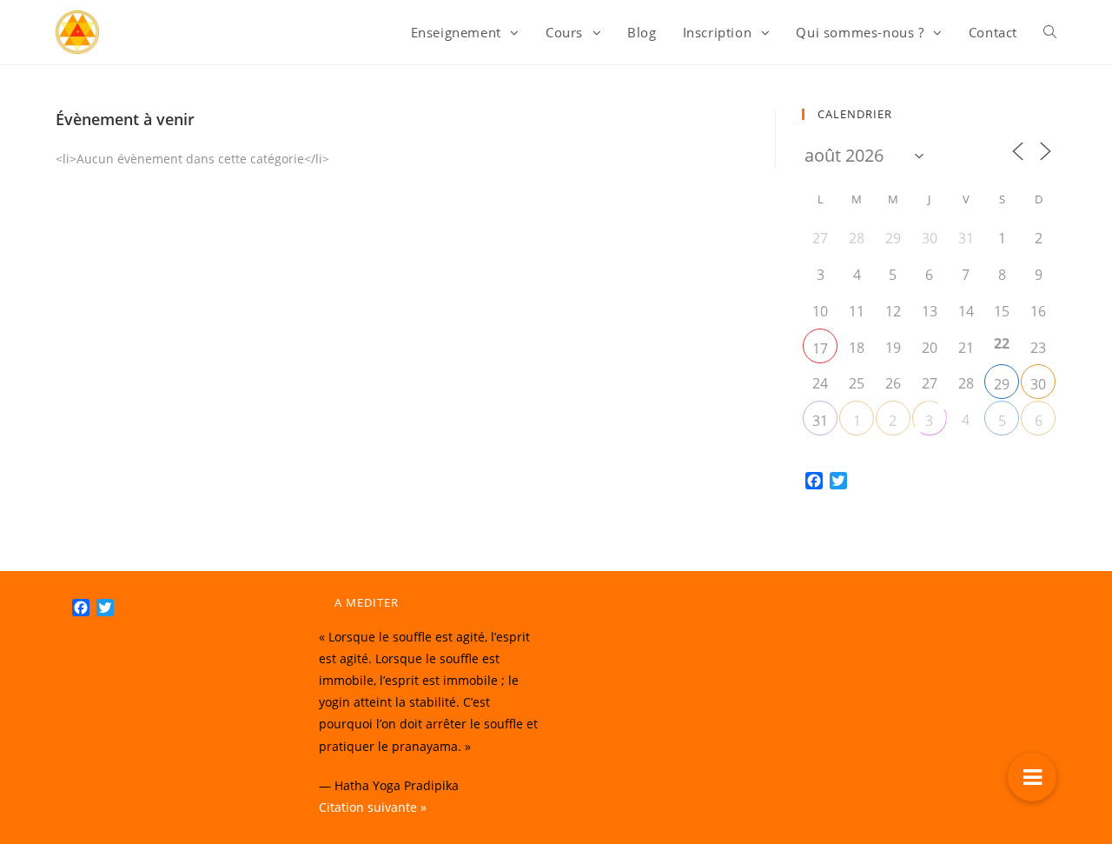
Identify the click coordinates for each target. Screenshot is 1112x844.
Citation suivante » (373, 807)
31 (820, 420)
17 (820, 348)
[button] (1032, 777)
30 (1038, 384)
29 (1001, 384)
